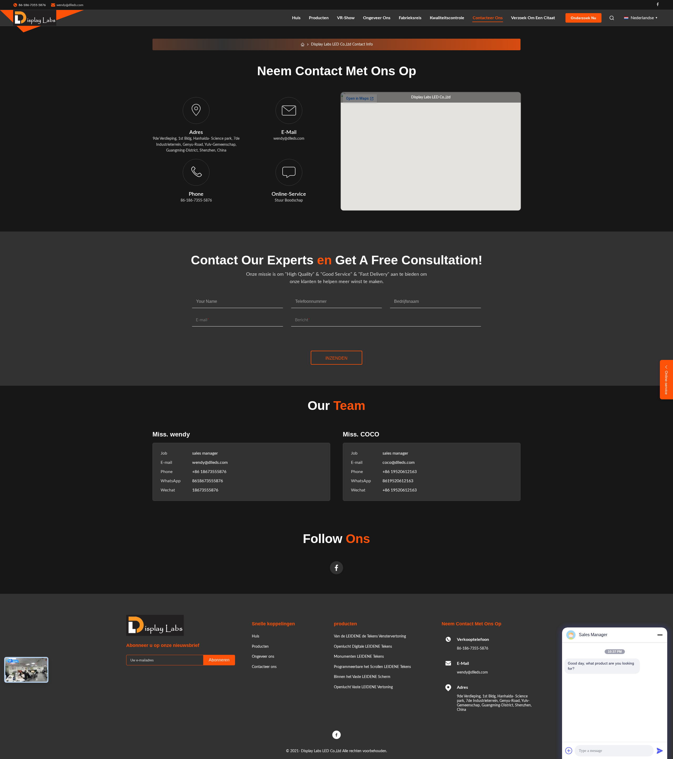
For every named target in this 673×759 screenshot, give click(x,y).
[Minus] (660, 635)
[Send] (660, 750)
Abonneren (219, 660)
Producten (319, 18)
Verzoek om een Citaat (533, 18)
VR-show (346, 18)
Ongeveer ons (376, 18)
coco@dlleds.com (399, 462)
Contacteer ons (488, 18)
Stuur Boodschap (289, 200)
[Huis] (302, 44)
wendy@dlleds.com (70, 5)
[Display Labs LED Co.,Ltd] (34, 18)
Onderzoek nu (583, 18)
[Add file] (569, 750)
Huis (296, 18)
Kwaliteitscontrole (447, 18)
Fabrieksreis (410, 18)
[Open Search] (612, 18)
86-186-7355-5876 (472, 648)
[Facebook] (658, 5)
